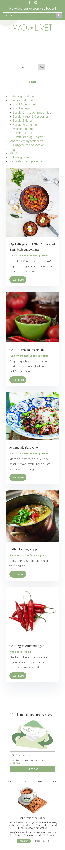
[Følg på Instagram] (35, 2)
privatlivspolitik (16, 763)
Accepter (24, 841)
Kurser (13, 153)
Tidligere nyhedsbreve (28, 145)
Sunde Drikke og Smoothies (32, 112)
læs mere (18, 279)
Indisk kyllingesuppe (23, 549)
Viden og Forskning (20, 651)
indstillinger (16, 835)
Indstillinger (40, 841)
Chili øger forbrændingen (26, 645)
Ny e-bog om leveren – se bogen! (32, 8)
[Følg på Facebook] (29, 2)
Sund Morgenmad (25, 108)
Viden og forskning (22, 96)
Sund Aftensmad (24, 104)
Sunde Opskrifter (21, 100)
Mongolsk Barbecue (23, 447)
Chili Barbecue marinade (26, 349)
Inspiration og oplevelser (26, 161)
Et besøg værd (19, 157)
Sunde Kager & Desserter (30, 116)
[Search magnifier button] (59, 15)
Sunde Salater (22, 120)
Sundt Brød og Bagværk (29, 137)
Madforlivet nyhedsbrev (26, 141)
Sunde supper (22, 133)
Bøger (13, 149)
